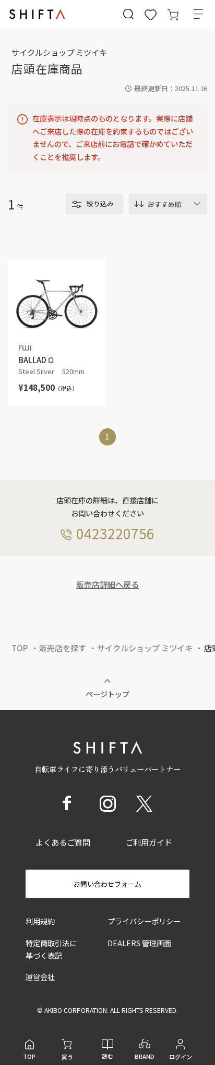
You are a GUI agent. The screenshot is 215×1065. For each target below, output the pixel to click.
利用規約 (40, 920)
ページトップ (107, 693)
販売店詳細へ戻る (107, 584)
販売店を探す (62, 647)
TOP (19, 647)
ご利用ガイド (148, 842)
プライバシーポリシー (144, 920)
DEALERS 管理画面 (139, 942)
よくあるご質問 (62, 842)
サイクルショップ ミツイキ (145, 647)
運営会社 (40, 976)
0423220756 (115, 533)
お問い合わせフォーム (107, 884)
